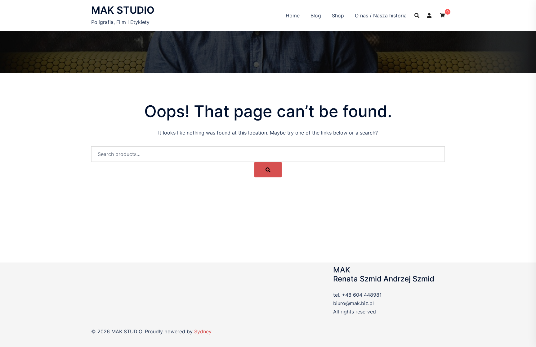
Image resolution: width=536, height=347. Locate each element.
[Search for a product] (416, 15)
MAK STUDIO (122, 10)
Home (293, 15)
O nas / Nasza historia (381, 15)
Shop (338, 15)
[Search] (268, 169)
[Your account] (429, 15)
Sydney (203, 331)
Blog (315, 15)
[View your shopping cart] (442, 14)
